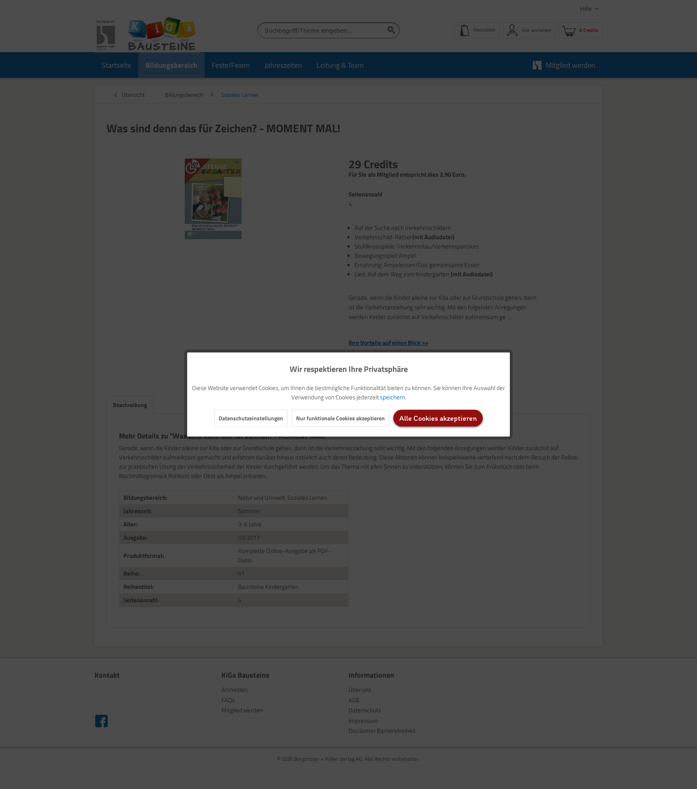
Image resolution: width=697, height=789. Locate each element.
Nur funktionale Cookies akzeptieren (340, 418)
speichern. (393, 397)
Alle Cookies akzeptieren (438, 418)
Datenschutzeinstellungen (251, 418)
